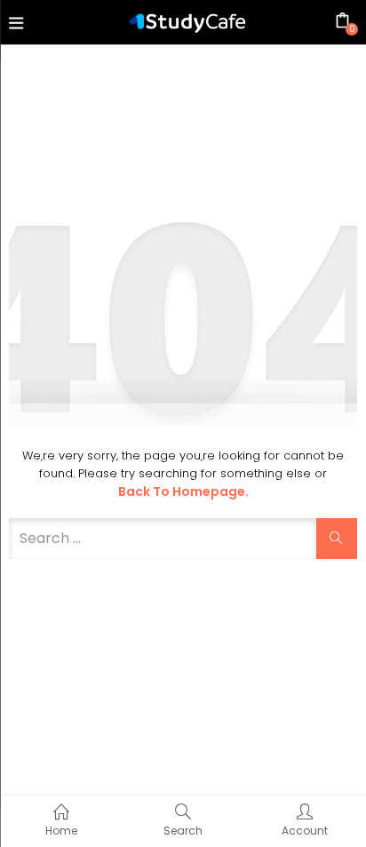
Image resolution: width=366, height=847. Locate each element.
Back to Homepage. (183, 491)
